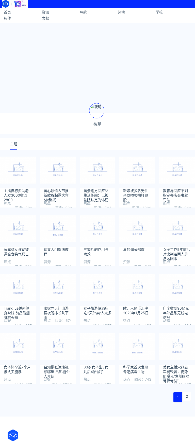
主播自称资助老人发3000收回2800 (16, 193)
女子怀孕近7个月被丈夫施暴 (17, 369)
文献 (45, 18)
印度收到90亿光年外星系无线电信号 (176, 310)
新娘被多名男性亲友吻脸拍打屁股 (135, 193)
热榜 (121, 12)
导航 (83, 12)
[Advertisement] (97, 60)
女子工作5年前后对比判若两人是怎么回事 (176, 251)
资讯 (45, 12)
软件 (7, 18)
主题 (13, 144)
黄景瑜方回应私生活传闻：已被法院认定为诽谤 (96, 193)
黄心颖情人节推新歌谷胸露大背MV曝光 (56, 193)
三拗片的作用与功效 (96, 251)
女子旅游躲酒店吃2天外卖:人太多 (97, 310)
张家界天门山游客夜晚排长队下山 (56, 310)
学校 (159, 12)
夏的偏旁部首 (133, 249)
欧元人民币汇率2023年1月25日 (136, 310)
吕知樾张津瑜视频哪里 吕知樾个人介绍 (57, 369)
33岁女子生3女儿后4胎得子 (96, 369)
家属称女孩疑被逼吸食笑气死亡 (16, 251)
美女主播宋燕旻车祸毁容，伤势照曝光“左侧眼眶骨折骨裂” (176, 369)
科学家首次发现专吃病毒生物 (135, 369)
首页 (7, 12)
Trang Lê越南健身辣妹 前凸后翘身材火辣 (17, 310)
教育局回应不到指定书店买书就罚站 (175, 193)
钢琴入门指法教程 (56, 251)
